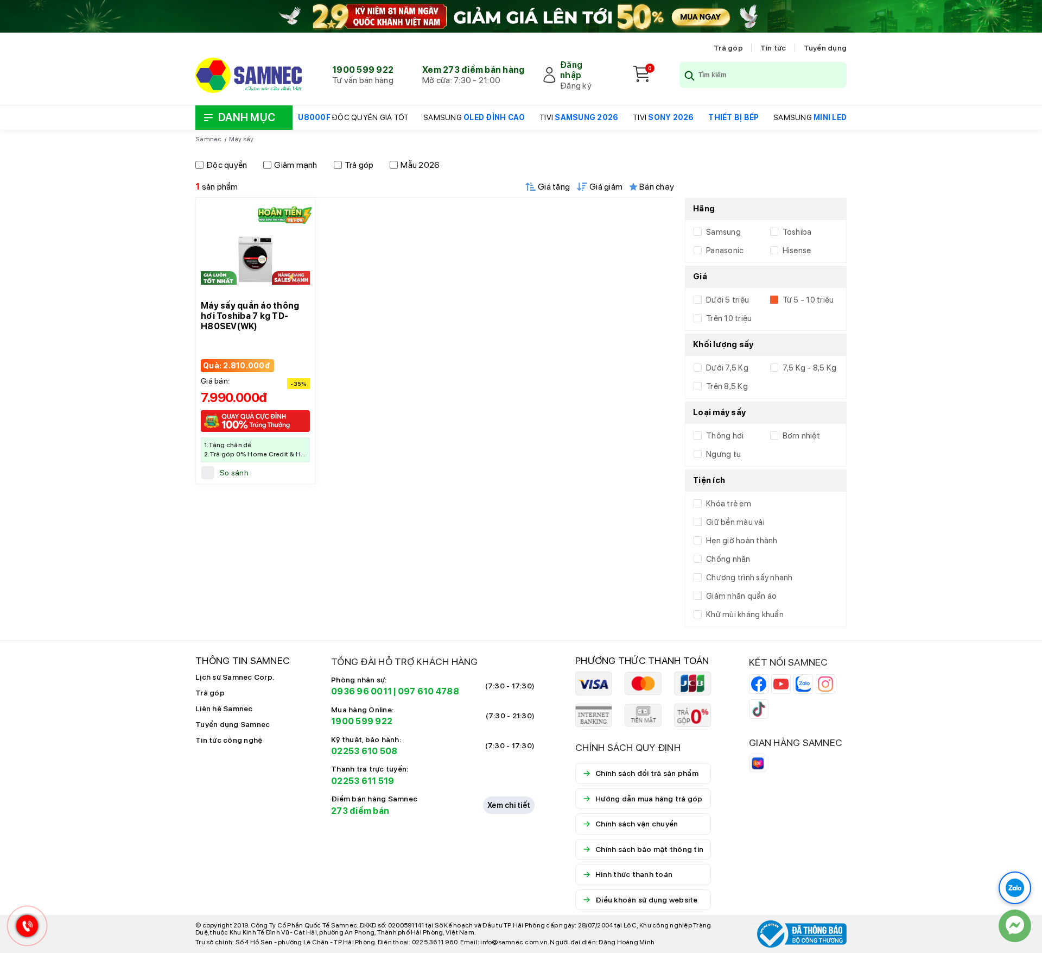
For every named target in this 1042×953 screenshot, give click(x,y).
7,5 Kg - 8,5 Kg (810, 368)
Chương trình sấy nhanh (749, 577)
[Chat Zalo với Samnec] (1015, 888)
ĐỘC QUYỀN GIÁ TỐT (353, 117)
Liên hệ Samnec (224, 708)
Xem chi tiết (508, 805)
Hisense (797, 250)
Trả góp (728, 47)
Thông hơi (725, 436)
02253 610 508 (364, 751)
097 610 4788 (428, 691)
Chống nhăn (728, 559)
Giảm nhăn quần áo (741, 596)
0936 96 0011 (361, 691)
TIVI (578, 117)
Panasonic (725, 250)
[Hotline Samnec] (24, 928)
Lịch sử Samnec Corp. (234, 677)
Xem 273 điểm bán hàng (473, 70)
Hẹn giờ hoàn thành (742, 541)
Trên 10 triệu (729, 318)
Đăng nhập (571, 70)
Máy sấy (241, 139)
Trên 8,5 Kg (727, 386)
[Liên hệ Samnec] (1015, 926)
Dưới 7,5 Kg (727, 368)
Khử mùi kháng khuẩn (745, 614)
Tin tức (773, 47)
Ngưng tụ (723, 454)
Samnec (208, 139)
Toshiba (797, 232)
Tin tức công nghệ (228, 740)
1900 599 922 (362, 70)
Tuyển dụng (825, 47)
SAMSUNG (474, 117)
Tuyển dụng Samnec (232, 724)
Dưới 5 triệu (727, 300)
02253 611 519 (362, 781)
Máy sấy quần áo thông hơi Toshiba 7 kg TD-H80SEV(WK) (250, 315)
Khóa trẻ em (728, 504)
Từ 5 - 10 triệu (808, 300)
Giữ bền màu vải (735, 522)
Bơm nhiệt (801, 436)
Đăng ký (576, 85)
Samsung (723, 232)
